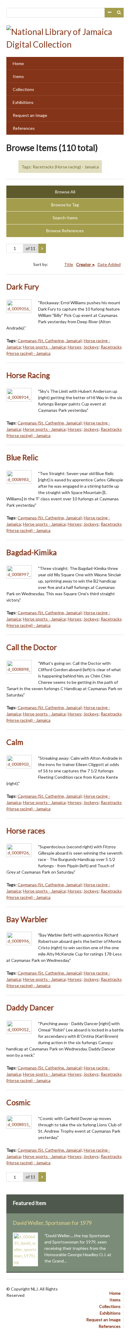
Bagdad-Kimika (31, 552)
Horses (74, 346)
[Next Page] (42, 248)
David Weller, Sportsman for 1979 (52, 1223)
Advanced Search (109, 12)
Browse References (65, 230)
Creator (83, 264)
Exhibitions (23, 102)
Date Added (109, 264)
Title (68, 264)
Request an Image (30, 115)
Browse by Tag (65, 204)
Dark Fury (22, 286)
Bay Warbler (27, 919)
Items (18, 76)
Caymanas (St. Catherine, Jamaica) (50, 340)
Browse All (65, 191)
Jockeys (91, 346)
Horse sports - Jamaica (44, 346)
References (24, 128)
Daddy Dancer (30, 1007)
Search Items (65, 217)
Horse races (25, 830)
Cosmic (18, 1102)
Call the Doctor (31, 647)
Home (18, 63)
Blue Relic (22, 457)
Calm (14, 742)
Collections (23, 89)
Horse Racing (28, 375)
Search (119, 12)
